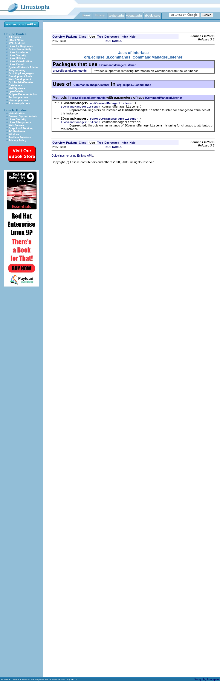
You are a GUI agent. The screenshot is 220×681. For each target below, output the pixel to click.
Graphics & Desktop (21, 128)
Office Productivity (20, 49)
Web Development (20, 79)
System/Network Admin (23, 67)
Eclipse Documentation (23, 94)
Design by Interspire (206, 679)
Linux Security (17, 55)
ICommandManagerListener (117, 65)
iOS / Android (16, 43)
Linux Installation (19, 52)
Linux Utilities (17, 58)
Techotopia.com (18, 97)
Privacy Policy (17, 140)
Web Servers (16, 125)
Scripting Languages (21, 73)
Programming (17, 70)
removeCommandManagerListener (114, 118)
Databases (15, 85)
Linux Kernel (16, 64)
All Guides (15, 37)
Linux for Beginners (21, 46)
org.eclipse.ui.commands (134, 84)
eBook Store (16, 40)
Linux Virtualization (20, 61)
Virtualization (16, 113)
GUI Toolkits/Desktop (21, 82)
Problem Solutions (20, 137)
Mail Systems (17, 88)
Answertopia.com (19, 103)
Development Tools (20, 76)
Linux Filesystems (20, 122)
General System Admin (23, 116)
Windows (14, 134)
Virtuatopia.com (18, 100)
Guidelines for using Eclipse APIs (72, 155)
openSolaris (16, 91)
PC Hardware (17, 131)
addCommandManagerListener (111, 103)
